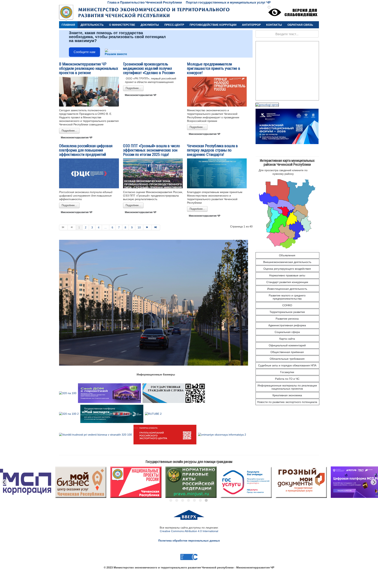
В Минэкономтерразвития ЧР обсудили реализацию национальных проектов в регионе (88, 68)
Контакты (274, 24)
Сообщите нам (84, 52)
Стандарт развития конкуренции (287, 282)
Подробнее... (69, 130)
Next (374, 482)
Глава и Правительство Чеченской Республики (144, 2)
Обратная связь (300, 24)
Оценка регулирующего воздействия (287, 268)
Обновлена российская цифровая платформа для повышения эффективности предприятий (85, 150)
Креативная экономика (287, 395)
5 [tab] (194, 500)
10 (139, 227)
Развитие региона (287, 318)
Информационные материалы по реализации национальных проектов (287, 387)
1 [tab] (170, 500)
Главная (68, 24)
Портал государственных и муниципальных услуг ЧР (228, 2)
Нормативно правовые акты (287, 275)
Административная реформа (287, 325)
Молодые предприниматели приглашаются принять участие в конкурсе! (213, 68)
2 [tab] (176, 500)
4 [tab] (188, 500)
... (105, 227)
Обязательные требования (287, 358)
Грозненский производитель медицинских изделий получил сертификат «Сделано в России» (149, 68)
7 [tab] (206, 500)
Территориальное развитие (287, 312)
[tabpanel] (80, 482)
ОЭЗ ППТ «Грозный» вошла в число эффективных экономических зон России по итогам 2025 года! (151, 150)
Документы (150, 24)
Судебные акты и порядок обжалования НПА (287, 365)
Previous (4, 482)
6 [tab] (200, 500)
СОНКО (287, 305)
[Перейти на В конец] (156, 227)
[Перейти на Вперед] (147, 227)
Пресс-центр (174, 24)
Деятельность (92, 24)
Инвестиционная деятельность (287, 288)
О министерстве (122, 24)
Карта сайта (287, 338)
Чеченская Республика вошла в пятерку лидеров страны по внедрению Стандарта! (212, 150)
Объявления (287, 255)
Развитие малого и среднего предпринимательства (287, 297)
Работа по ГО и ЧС (287, 378)
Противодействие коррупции (213, 24)
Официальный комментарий (287, 345)
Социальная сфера (287, 332)
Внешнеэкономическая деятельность (287, 262)
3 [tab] (182, 500)
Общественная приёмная (287, 352)
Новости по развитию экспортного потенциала (287, 402)
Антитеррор (251, 24)
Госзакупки (287, 372)
